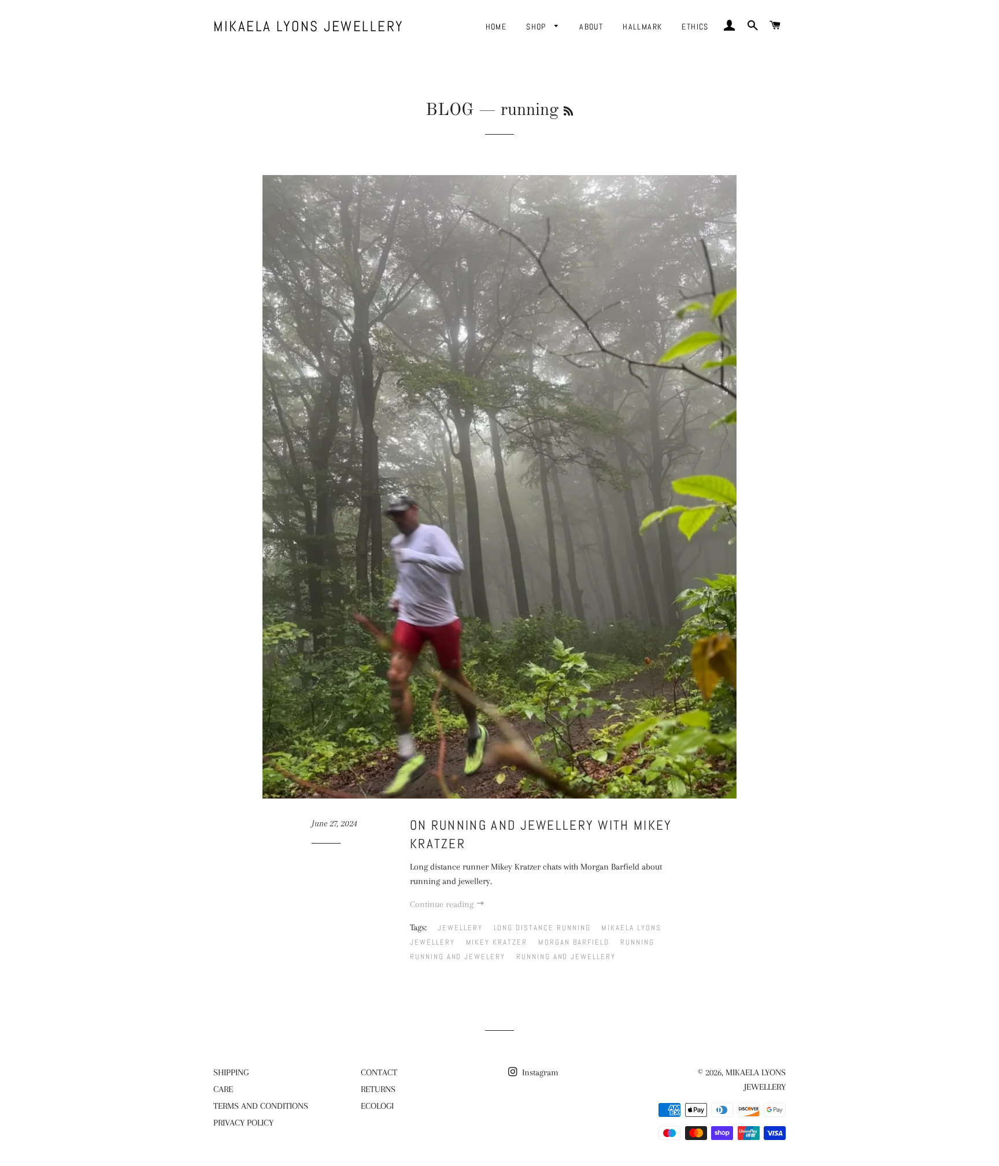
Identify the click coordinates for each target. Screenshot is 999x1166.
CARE (223, 1089)
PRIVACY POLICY (243, 1122)
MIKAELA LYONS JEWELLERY (308, 26)
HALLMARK (642, 26)
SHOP (537, 26)
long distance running (542, 928)
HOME (496, 26)
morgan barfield (573, 942)
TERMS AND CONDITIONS (260, 1106)
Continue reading (443, 904)
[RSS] (568, 112)
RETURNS (378, 1089)
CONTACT (379, 1072)
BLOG (450, 110)
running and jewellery (566, 956)
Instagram (539, 1072)
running (637, 942)
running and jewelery (457, 956)
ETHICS (695, 26)
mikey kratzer (496, 942)
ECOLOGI (377, 1106)
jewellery (460, 928)
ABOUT (591, 26)
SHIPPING (231, 1072)
